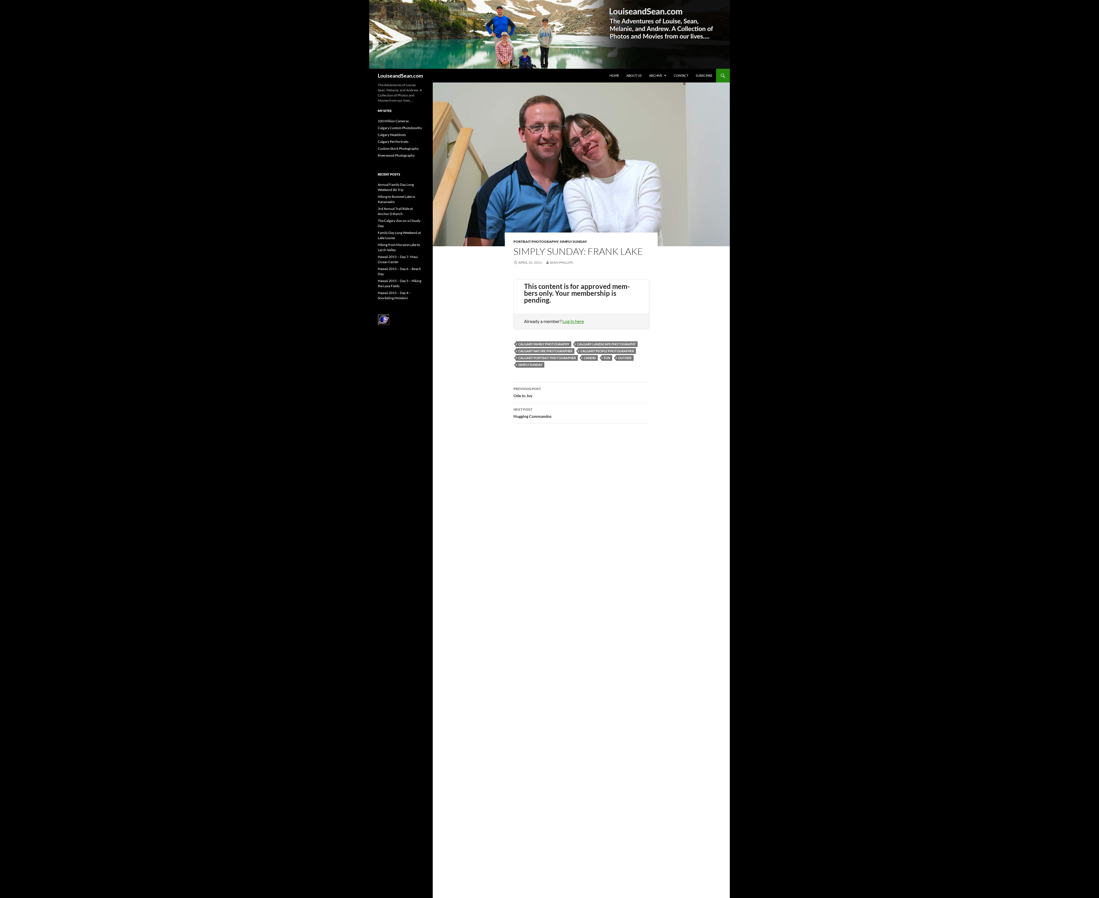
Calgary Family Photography (543, 344)
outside (625, 358)
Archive (655, 75)
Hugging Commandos (532, 413)
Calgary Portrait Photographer (547, 358)
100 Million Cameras (393, 121)
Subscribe (704, 75)
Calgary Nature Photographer (545, 351)
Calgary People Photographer (607, 351)
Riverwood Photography (396, 155)
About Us (634, 75)
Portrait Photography (535, 241)
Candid (590, 358)
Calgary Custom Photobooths (400, 128)
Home (614, 75)
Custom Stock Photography (398, 148)
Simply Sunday (573, 241)
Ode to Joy (527, 392)
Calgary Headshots (392, 135)
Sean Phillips (561, 262)
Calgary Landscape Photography (606, 344)
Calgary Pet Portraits (393, 141)
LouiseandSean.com (400, 75)
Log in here (573, 321)
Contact (681, 75)
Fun (607, 358)
